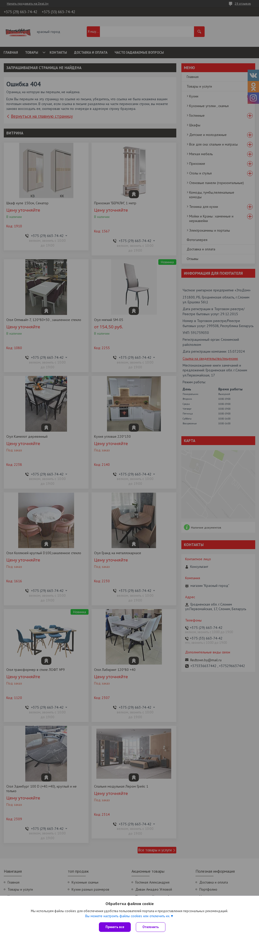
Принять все (114, 927)
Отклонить (150, 927)
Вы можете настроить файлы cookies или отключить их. (127, 916)
